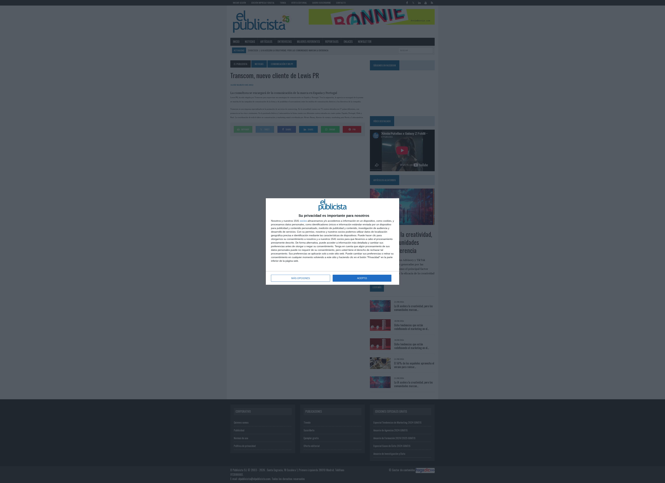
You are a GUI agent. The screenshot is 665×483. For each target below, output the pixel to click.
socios (303, 221)
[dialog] (332, 241)
